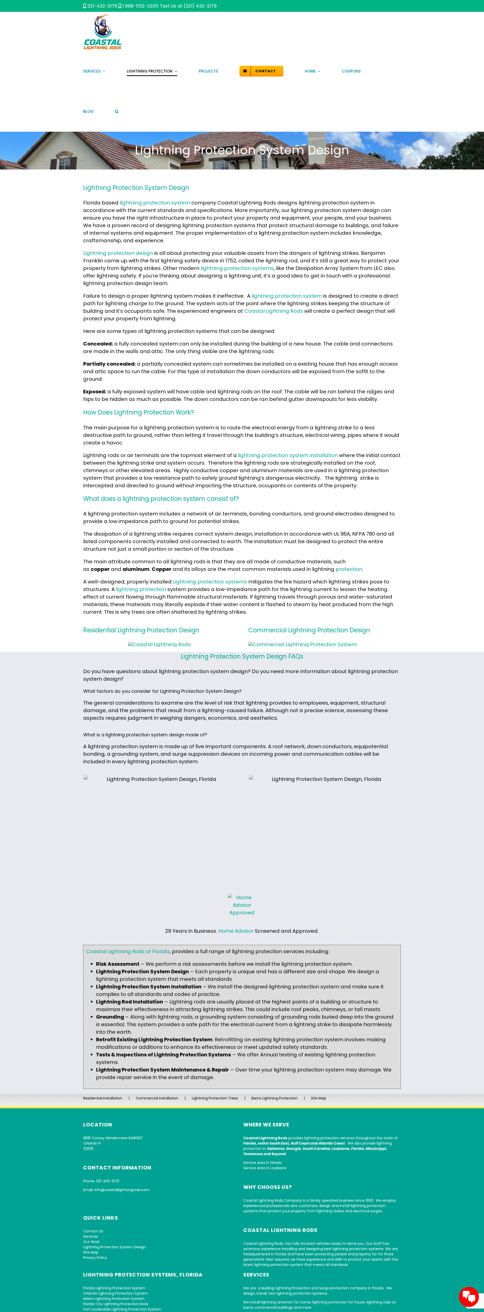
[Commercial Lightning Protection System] (302, 644)
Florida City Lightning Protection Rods (115, 1303)
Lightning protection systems (210, 581)
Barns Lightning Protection (274, 1098)
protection (349, 569)
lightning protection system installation (288, 455)
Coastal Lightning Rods (273, 311)
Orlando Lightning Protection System (115, 1293)
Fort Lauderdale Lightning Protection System (122, 1309)
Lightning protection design (118, 253)
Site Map (318, 1098)
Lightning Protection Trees (215, 1098)
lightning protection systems (237, 268)
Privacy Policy (95, 1257)
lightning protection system (155, 202)
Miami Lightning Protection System (113, 1298)
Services (90, 1236)
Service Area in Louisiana (264, 1167)
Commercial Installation (157, 1098)
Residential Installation (102, 1098)
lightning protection (141, 589)
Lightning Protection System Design (114, 1247)
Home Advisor (236, 931)
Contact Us (93, 1231)
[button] (116, 111)
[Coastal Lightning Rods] (159, 644)
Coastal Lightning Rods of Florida (128, 951)
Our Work (91, 1241)
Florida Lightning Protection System (114, 1288)
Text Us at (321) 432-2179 (188, 6)
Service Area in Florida (262, 1162)
